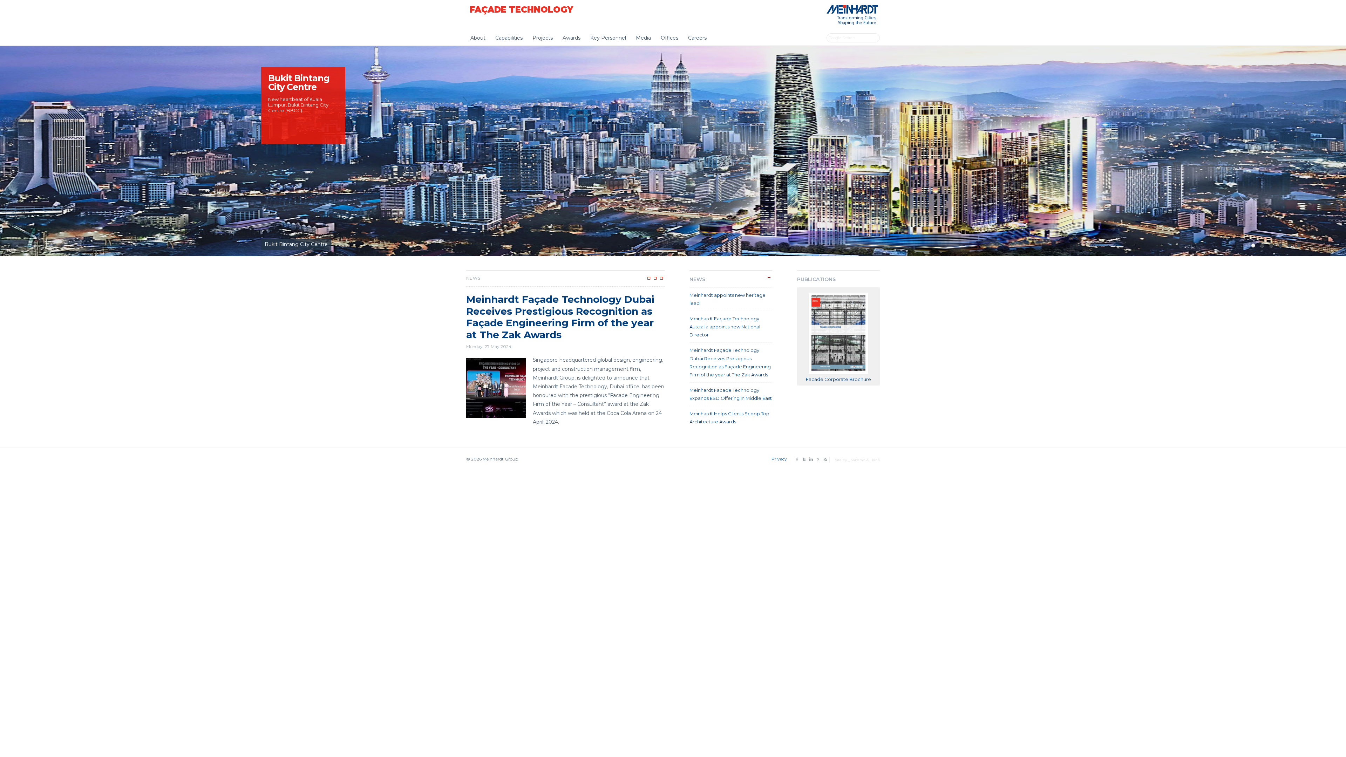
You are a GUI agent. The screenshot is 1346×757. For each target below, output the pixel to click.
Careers (697, 38)
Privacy (779, 459)
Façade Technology (521, 10)
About (477, 38)
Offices (669, 38)
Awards (571, 38)
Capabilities (509, 38)
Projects (542, 38)
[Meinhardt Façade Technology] (851, 23)
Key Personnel (608, 38)
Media (643, 38)
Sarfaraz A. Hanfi (865, 460)
